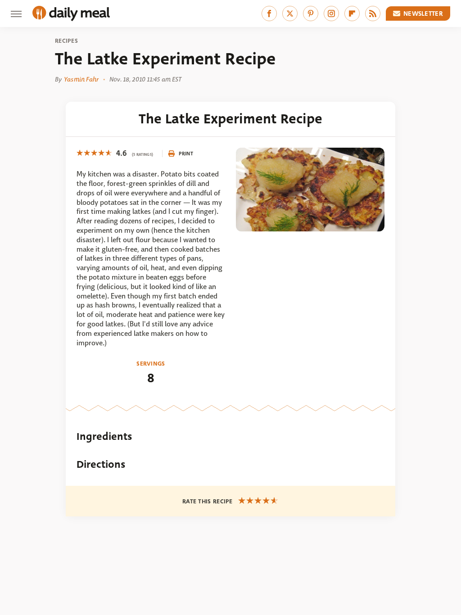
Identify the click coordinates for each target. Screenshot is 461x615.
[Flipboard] (352, 13)
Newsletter (423, 13)
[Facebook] (269, 13)
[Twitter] (290, 13)
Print (186, 153)
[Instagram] (331, 13)
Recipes (66, 41)
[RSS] (372, 13)
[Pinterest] (310, 13)
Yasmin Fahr (81, 79)
